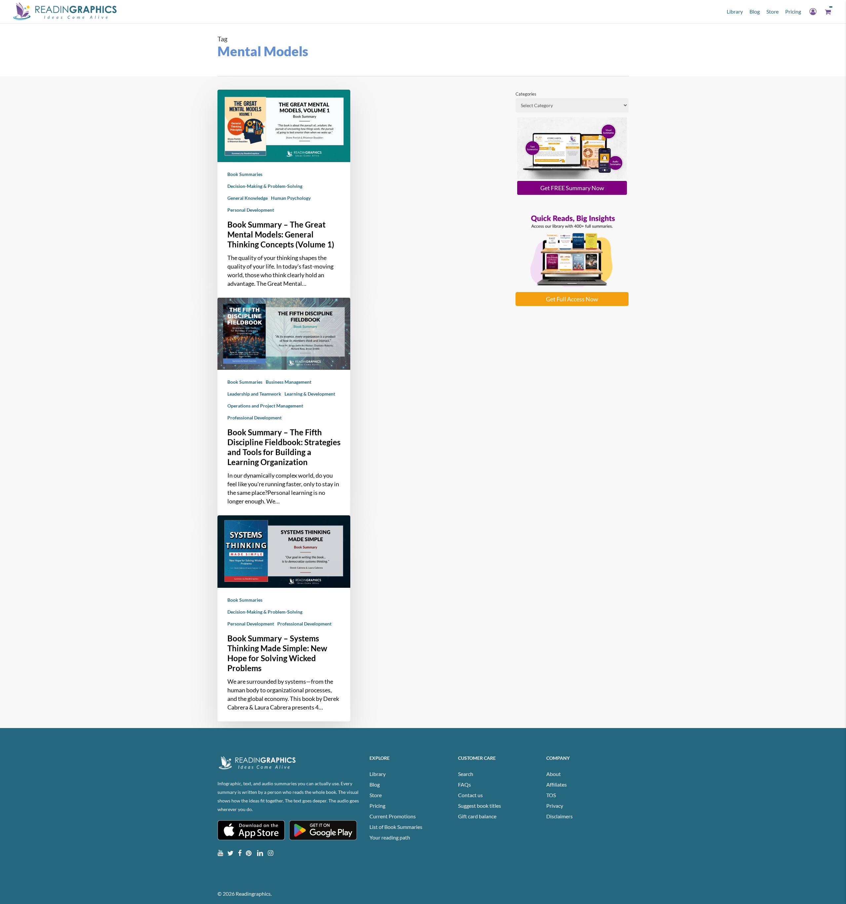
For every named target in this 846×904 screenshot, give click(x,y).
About (553, 774)
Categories (526, 94)
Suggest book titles (479, 805)
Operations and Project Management (265, 406)
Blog (374, 784)
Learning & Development (310, 394)
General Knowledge (247, 198)
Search (465, 774)
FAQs (464, 784)
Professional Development (254, 417)
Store (375, 795)
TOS (551, 795)
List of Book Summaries (395, 827)
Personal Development (250, 210)
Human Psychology (291, 198)
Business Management (288, 382)
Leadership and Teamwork (254, 394)
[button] (572, 188)
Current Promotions (392, 816)
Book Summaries (244, 174)
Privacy (554, 805)
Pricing (377, 805)
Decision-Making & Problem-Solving (264, 186)
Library (377, 774)
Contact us (470, 795)
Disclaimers (559, 816)
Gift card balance (477, 816)
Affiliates (556, 784)
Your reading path (389, 837)
